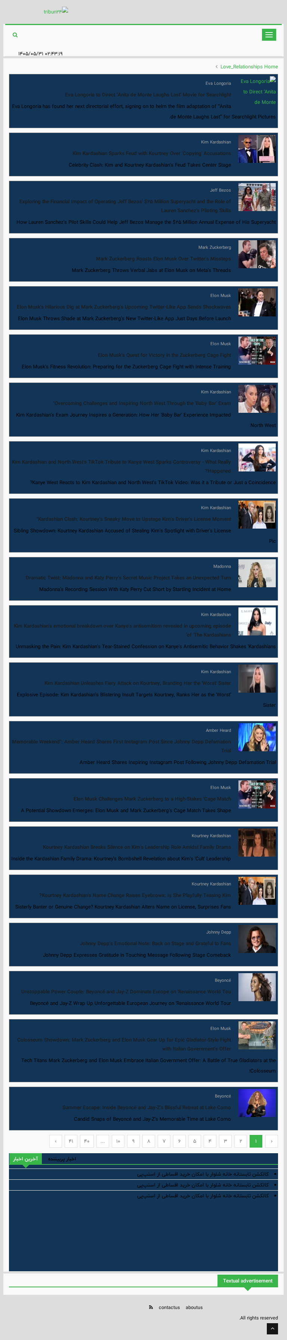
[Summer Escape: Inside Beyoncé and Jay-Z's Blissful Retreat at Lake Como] (257, 1103)
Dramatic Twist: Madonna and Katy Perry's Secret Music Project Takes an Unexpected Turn (128, 577)
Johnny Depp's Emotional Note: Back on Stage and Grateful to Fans (155, 943)
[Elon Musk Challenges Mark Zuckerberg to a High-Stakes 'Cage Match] (257, 794)
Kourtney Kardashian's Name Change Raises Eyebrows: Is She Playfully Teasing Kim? (135, 895)
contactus (169, 1307)
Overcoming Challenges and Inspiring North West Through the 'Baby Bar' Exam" (142, 403)
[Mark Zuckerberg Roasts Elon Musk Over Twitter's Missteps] (257, 254)
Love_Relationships (241, 66)
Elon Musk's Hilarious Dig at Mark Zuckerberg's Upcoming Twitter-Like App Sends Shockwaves (124, 307)
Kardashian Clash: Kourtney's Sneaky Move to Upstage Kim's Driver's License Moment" (134, 519)
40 (87, 1141)
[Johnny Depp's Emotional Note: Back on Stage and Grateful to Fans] (257, 939)
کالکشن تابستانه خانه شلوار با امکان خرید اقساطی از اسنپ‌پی (203, 1174)
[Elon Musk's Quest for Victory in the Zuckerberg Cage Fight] (257, 351)
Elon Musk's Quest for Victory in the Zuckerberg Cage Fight (164, 355)
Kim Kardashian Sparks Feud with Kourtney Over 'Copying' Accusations (151, 153)
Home (271, 66)
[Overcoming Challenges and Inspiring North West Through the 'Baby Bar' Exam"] (257, 399)
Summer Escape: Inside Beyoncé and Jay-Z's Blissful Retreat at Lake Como (146, 1107)
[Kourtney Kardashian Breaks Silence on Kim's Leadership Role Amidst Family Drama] (257, 843)
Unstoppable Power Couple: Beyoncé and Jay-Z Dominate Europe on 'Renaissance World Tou (126, 991)
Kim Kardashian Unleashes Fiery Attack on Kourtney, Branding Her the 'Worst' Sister (137, 683)
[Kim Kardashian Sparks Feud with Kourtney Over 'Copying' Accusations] (257, 149)
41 (71, 1141)
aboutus (194, 1307)
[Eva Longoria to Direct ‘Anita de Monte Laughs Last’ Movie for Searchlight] (257, 90)
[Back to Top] (272, 1328)
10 (118, 1141)
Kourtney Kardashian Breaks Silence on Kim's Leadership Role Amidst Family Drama (137, 847)
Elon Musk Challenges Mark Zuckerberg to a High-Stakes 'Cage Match (152, 799)
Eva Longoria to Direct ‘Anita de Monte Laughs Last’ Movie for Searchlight (148, 94)
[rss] (151, 1307)
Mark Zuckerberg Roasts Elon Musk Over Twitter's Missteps (163, 258)
